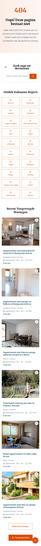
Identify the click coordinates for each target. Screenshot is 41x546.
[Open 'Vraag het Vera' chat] (35, 540)
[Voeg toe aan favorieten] (36, 220)
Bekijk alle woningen (20, 526)
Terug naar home (22, 537)
